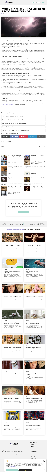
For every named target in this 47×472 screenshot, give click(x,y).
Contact (32, 449)
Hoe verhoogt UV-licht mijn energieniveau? (23, 119)
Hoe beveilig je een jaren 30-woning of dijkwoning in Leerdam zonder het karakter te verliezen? (38, 162)
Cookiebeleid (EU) (34, 451)
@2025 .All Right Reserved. (11, 454)
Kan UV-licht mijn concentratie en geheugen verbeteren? (23, 123)
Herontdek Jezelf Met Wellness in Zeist (34, 398)
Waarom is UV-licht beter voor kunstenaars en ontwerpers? (23, 130)
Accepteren (12, 470)
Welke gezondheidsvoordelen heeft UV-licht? (23, 116)
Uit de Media (33, 454)
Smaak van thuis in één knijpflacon (37, 155)
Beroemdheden (33, 453)
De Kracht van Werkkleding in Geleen (12, 373)
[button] (44, 461)
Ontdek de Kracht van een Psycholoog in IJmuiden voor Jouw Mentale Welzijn (38, 187)
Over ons (32, 444)
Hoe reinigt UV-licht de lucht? (23, 126)
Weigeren (25, 470)
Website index (33, 456)
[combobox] (36, 2)
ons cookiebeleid (12, 466)
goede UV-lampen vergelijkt (7, 104)
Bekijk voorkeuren (38, 470)
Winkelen (5, 13)
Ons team (32, 446)
